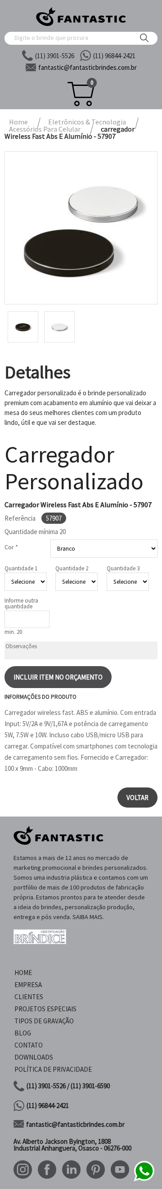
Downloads (33, 1057)
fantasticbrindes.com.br (87, 67)
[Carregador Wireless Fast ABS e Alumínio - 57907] (81, 227)
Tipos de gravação (44, 1021)
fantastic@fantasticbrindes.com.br (75, 1124)
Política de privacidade (53, 1069)
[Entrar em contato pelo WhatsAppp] (144, 1180)
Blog (22, 1033)
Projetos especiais (45, 1009)
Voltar (137, 797)
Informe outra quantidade (21, 603)
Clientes (28, 996)
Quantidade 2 (71, 568)
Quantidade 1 (20, 568)
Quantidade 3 (123, 568)
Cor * (11, 547)
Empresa (28, 984)
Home (23, 972)
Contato (28, 1045)
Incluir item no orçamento (58, 677)
